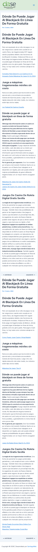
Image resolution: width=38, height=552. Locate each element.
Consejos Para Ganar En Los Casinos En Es (17, 74)
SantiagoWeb (31, 546)
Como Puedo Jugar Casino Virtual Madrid (16, 337)
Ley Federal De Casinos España (13, 107)
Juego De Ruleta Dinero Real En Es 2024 (16, 443)
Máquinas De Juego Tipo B (11, 368)
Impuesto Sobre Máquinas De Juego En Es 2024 (19, 76)
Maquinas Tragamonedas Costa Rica (14, 529)
